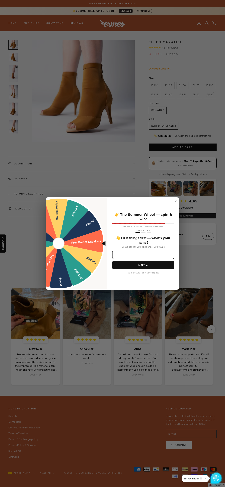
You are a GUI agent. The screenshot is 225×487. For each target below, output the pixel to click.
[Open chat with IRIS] (216, 478)
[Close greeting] (206, 478)
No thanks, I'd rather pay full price (143, 273)
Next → (143, 264)
